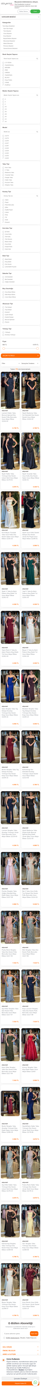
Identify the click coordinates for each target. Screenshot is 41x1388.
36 (6, 111)
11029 (7, 150)
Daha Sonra (23, 11)
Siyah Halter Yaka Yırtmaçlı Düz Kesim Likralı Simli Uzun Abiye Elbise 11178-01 (10, 477)
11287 (7, 145)
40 (6, 116)
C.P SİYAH (8, 62)
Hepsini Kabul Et (20, 1383)
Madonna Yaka (9, 172)
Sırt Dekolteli (9, 277)
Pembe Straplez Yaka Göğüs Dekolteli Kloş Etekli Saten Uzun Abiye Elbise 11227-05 (10, 894)
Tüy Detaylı (8, 307)
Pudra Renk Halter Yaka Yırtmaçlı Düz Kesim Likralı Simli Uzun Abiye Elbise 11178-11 (30, 1188)
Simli (6, 220)
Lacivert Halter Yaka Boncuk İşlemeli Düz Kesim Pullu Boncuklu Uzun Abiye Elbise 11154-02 (9, 417)
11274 (7, 136)
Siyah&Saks (8, 75)
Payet (6, 202)
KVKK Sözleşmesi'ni (12, 1338)
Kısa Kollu (8, 244)
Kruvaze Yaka (9, 182)
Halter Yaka (8, 180)
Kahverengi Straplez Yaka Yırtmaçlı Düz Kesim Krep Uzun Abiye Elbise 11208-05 (10, 1247)
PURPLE (7, 85)
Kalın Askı (8, 249)
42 (6, 119)
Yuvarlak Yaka (9, 175)
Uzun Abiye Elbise (10, 297)
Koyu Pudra (8, 80)
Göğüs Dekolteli (10, 282)
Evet (35, 11)
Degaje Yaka (9, 177)
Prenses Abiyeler (8, 46)
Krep (6, 215)
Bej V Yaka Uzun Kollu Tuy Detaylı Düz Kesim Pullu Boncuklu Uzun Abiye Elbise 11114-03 (30, 894)
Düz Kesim (8, 264)
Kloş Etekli (8, 262)
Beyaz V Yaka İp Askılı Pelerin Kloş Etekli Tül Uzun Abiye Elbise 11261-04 (30, 653)
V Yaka (7, 170)
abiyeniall (5, 410)
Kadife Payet (9, 210)
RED (6, 70)
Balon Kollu (8, 241)
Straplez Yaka (9, 185)
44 (6, 121)
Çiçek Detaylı (9, 314)
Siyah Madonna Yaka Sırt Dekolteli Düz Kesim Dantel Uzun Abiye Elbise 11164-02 (30, 416)
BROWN (7, 67)
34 (6, 109)
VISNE (7, 82)
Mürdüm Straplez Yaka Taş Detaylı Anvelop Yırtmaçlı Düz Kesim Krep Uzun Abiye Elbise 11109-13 (30, 713)
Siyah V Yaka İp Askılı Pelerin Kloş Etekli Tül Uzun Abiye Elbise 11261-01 (9, 594)
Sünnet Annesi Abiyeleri (10, 48)
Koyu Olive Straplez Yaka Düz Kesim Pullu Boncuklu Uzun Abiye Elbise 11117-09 (9, 1070)
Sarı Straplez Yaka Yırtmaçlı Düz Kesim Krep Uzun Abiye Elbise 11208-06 (30, 1247)
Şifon (6, 207)
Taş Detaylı (8, 309)
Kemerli (7, 312)
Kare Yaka (8, 167)
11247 (7, 143)
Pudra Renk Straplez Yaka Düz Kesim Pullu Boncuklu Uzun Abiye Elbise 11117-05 (9, 953)
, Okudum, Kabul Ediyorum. (21, 1338)
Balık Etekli (8, 259)
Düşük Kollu (8, 246)
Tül (6, 217)
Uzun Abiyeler (7, 33)
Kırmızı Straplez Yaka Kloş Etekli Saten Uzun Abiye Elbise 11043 (30, 1069)
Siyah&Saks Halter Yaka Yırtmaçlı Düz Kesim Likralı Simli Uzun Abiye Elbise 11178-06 (30, 1129)
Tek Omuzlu (8, 239)
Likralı (7, 212)
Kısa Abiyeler (7, 36)
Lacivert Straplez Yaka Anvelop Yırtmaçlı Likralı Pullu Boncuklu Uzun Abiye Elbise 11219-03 (10, 833)
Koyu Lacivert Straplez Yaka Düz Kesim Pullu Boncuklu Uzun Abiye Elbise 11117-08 (30, 1012)
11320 (7, 153)
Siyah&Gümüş (9, 65)
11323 (7, 148)
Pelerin (7, 322)
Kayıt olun (34, 1333)
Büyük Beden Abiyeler (10, 38)
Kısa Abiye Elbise (10, 292)
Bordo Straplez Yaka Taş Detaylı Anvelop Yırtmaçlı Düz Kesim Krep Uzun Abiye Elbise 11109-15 (10, 774)
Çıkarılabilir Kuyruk (10, 267)
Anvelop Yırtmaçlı (10, 335)
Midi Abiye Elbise (10, 294)
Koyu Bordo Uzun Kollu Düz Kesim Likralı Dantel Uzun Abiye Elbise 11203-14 (30, 1305)
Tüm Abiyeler (7, 31)
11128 (7, 158)
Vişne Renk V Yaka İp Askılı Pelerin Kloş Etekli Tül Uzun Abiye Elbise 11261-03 (10, 653)
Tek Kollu (7, 236)
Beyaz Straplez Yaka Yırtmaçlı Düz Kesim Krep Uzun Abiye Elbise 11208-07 (10, 1305)
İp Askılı (7, 231)
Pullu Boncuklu (9, 205)
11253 (7, 155)
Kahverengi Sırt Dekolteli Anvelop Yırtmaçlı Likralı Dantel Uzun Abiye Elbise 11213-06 (30, 774)
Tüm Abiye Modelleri (9, 26)
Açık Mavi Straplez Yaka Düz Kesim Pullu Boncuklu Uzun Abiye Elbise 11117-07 (10, 1012)
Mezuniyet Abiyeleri (9, 41)
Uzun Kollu (8, 234)
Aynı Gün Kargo (8, 28)
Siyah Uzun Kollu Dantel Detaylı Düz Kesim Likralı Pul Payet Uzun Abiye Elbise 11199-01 (30, 535)
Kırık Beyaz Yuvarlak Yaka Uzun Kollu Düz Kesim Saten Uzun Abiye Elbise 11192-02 (10, 535)
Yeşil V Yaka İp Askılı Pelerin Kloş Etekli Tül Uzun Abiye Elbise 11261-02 (29, 594)
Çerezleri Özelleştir (20, 1378)
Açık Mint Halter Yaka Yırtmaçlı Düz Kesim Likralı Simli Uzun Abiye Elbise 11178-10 (10, 1188)
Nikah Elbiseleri (8, 43)
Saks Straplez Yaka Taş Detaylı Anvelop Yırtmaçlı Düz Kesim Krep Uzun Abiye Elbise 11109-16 (10, 713)
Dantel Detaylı (9, 317)
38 (6, 114)
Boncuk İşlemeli (9, 319)
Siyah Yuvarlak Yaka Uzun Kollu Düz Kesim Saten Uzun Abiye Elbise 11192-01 (30, 477)
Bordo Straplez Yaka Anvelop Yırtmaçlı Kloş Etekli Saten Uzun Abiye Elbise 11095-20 (10, 1129)
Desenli (7, 222)
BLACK (7, 77)
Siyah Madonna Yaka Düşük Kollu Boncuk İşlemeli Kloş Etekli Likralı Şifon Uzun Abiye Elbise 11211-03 (30, 834)
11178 (7, 138)
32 (6, 106)
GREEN (7, 72)
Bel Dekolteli (9, 279)
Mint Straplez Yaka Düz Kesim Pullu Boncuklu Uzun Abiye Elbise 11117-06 (30, 953)
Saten (7, 200)
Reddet (21, 1370)
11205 (7, 140)
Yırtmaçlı (7, 332)
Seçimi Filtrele (9, 355)
